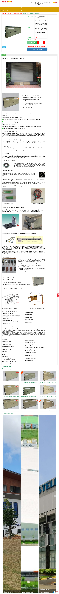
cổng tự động (24, 326)
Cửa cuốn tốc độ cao (13, 321)
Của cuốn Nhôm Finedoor (17, 13)
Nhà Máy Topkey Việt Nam (45, 591)
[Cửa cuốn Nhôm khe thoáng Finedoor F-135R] (11, 404)
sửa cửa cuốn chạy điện (38, 332)
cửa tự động (18, 326)
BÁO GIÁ (11, 54)
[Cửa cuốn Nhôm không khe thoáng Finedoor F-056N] (11, 376)
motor (11, 209)
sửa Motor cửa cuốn (14, 333)
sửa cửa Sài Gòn (9, 331)
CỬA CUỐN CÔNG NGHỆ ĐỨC (17, 140)
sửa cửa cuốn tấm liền (21, 334)
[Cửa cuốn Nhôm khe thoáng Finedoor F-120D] (11, 390)
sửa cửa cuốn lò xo (21, 332)
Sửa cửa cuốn (5, 332)
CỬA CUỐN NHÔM (13, 131)
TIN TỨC (14, 10)
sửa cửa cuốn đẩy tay (12, 332)
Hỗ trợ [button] (58, 295)
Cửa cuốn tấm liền (5, 315)
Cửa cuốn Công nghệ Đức (14, 316)
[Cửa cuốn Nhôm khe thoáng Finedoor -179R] (48, 404)
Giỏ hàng (46, 2)
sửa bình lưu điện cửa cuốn (24, 333)
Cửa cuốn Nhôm (5, 316)
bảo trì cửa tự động (39, 328)
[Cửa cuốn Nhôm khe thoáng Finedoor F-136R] (29, 404)
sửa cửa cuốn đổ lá (29, 332)
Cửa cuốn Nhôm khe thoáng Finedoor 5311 (31, 13)
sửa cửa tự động (34, 333)
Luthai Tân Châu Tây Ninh (9, 591)
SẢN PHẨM (9, 13)
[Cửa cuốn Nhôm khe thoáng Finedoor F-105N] (48, 376)
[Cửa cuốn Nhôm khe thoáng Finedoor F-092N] (29, 376)
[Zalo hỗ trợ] (54, 592)
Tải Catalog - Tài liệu (37, 49)
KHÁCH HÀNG (6, 10)
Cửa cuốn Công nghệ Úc (14, 315)
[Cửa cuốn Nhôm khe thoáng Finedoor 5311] (29, 390)
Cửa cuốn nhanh (5, 321)
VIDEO (7, 54)
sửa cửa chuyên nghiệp (38, 330)
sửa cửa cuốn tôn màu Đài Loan (32, 334)
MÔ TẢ (4, 54)
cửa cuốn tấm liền (14, 251)
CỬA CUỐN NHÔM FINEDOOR (18, 114)
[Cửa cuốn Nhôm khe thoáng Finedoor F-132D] (48, 390)
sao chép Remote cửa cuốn (10, 334)
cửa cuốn (14, 326)
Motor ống (5, 231)
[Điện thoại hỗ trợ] (57, 592)
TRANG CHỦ (4, 13)
